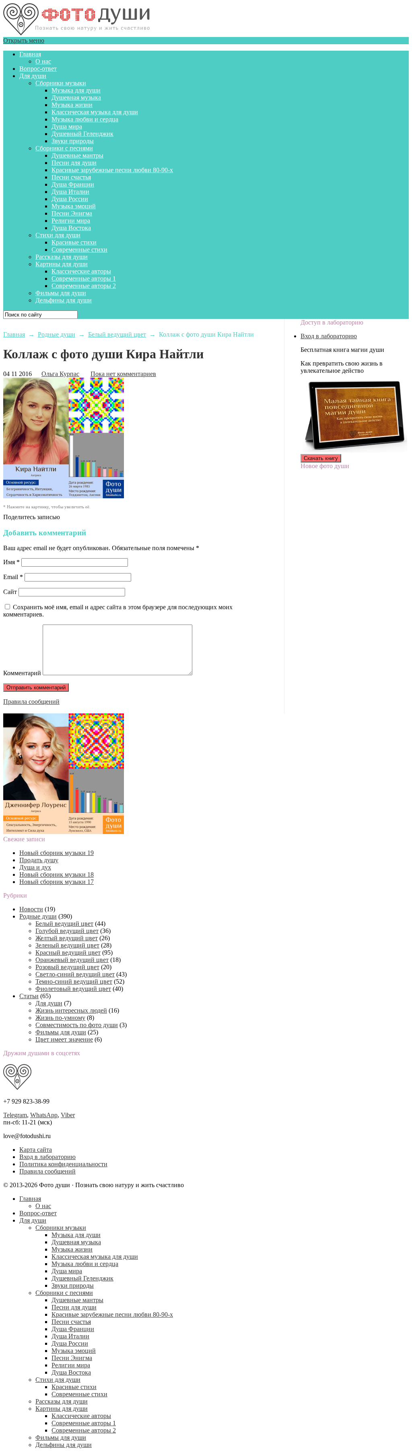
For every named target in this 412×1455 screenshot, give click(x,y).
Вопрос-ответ (38, 68)
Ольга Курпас (60, 373)
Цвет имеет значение (64, 1039)
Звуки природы (73, 141)
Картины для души (61, 264)
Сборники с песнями (64, 148)
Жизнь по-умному (60, 1017)
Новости (31, 909)
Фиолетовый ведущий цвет (73, 988)
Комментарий (22, 673)
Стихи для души (57, 235)
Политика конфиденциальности (63, 1164)
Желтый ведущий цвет (66, 938)
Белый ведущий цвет (64, 923)
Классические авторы (81, 271)
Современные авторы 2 (84, 285)
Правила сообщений (31, 701)
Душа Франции (73, 184)
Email (13, 576)
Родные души (38, 916)
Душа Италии (70, 191)
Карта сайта (35, 1149)
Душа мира (67, 126)
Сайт (10, 591)
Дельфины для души (63, 300)
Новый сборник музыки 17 (56, 881)
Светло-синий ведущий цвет (75, 974)
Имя (11, 562)
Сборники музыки (60, 83)
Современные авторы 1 (84, 278)
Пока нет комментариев (123, 373)
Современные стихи (79, 249)
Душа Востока (71, 227)
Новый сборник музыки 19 (56, 852)
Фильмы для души (60, 293)
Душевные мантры (77, 155)
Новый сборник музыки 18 (56, 874)
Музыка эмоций (74, 206)
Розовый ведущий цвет (67, 967)
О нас (43, 61)
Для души (32, 75)
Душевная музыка (76, 97)
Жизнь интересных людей (71, 1010)
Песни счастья (71, 177)
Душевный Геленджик (82, 133)
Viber (68, 1115)
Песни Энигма (72, 213)
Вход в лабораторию (329, 336)
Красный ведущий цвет (68, 952)
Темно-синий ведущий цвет (73, 981)
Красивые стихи (74, 242)
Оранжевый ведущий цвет (72, 959)
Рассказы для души (61, 256)
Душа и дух (35, 867)
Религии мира (71, 220)
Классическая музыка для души (95, 112)
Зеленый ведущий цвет (67, 945)
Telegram (15, 1115)
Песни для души (74, 162)
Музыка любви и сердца (85, 119)
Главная (30, 54)
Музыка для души (76, 90)
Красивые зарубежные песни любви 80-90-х (112, 169)
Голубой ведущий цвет (67, 930)
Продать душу (38, 860)
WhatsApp (44, 1115)
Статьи (29, 996)
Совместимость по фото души (76, 1024)
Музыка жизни (72, 104)
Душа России (70, 198)
